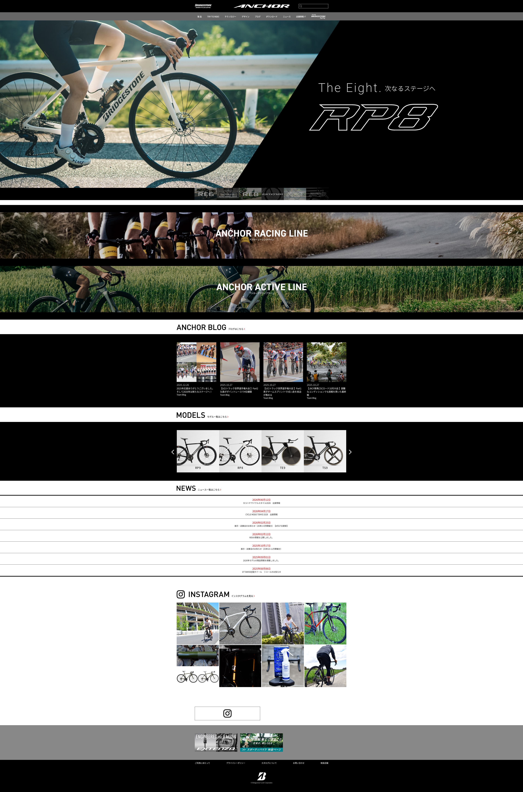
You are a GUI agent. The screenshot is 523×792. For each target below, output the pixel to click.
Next (350, 452)
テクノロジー (230, 16)
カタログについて (269, 763)
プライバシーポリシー (235, 763)
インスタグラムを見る (242, 596)
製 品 (199, 16)
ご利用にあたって (202, 763)
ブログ (258, 16)
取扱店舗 (324, 763)
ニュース (287, 16)
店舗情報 (300, 16)
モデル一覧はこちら (217, 416)
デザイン (245, 16)
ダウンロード (271, 16)
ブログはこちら (235, 328)
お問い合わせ (298, 763)
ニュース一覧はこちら (209, 489)
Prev (172, 452)
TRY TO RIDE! (213, 16)
